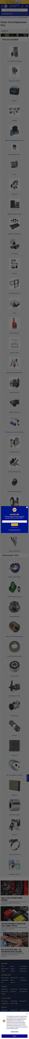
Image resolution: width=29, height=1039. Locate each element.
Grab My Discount (14, 524)
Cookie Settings (14, 1031)
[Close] (27, 1014)
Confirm (14, 1036)
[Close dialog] (27, 507)
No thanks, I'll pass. (14, 527)
